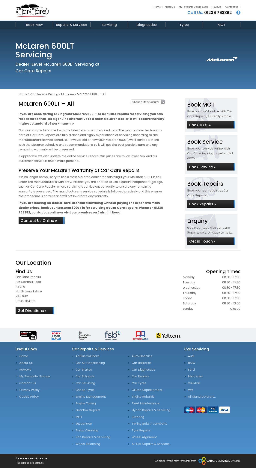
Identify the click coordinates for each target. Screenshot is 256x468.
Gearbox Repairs (88, 410)
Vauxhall (194, 383)
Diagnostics (147, 24)
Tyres (184, 24)
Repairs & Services (71, 24)
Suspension (84, 423)
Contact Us (231, 6)
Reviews (216, 6)
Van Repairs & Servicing (93, 437)
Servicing (109, 24)
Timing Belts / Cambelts (149, 423)
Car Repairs (140, 376)
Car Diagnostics (143, 369)
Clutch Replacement (147, 389)
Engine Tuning (86, 403)
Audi (191, 356)
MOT (221, 24)
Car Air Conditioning (90, 362)
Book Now (34, 24)
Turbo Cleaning (87, 430)
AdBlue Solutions (88, 356)
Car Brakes (84, 369)
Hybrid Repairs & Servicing (151, 410)
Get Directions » (32, 310)
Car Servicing (85, 383)
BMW (191, 362)
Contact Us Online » (39, 220)
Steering (138, 416)
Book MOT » (200, 125)
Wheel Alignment (144, 437)
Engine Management (91, 396)
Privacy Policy (29, 389)
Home (157, 6)
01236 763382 (209, 13)
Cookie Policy (29, 396)
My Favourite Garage (34, 376)
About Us (170, 6)
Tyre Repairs (141, 430)
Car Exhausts (85, 376)
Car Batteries (141, 362)
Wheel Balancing (88, 443)
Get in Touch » (202, 241)
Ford (191, 369)
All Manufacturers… (202, 396)
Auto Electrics (142, 356)
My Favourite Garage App (193, 6)
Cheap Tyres (85, 389)
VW (190, 389)
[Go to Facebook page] (238, 13)
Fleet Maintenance (145, 403)
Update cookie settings (30, 462)
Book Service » (202, 167)
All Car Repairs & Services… (151, 443)
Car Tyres (139, 383)
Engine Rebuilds (143, 396)
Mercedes (195, 376)
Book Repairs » (202, 204)
